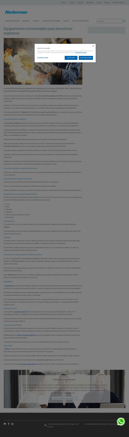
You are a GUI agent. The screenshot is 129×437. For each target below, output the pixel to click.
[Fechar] (93, 46)
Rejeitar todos (71, 57)
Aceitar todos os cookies (86, 57)
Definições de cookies (42, 57)
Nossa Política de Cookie (81, 52)
